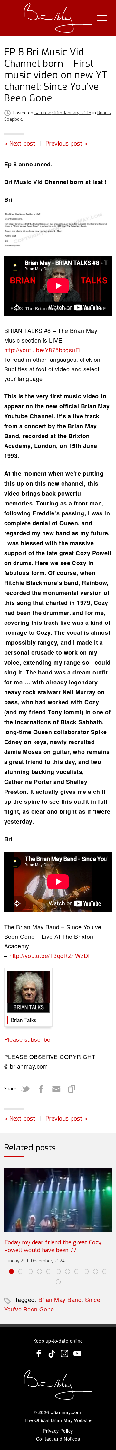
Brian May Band (60, 1299)
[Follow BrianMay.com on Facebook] (38, 1353)
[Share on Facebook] (40, 1088)
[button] (11, 1272)
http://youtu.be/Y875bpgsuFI (42, 349)
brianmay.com (66, 1412)
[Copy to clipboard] (71, 1088)
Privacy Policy (58, 1431)
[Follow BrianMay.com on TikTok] (51, 1353)
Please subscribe (27, 1039)
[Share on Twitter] (25, 1088)
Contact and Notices (58, 1439)
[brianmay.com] (58, 18)
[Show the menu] (102, 18)
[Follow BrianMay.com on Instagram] (64, 1353)
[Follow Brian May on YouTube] (77, 1353)
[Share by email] (56, 1088)
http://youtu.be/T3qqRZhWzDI (49, 955)
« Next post (19, 144)
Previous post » (66, 144)
